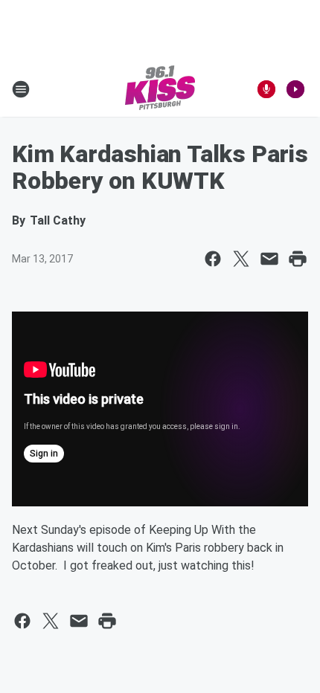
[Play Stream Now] (295, 89)
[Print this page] (297, 258)
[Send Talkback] (266, 89)
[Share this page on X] (241, 258)
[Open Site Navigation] (21, 89)
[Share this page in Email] (269, 258)
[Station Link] (160, 89)
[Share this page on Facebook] (212, 258)
